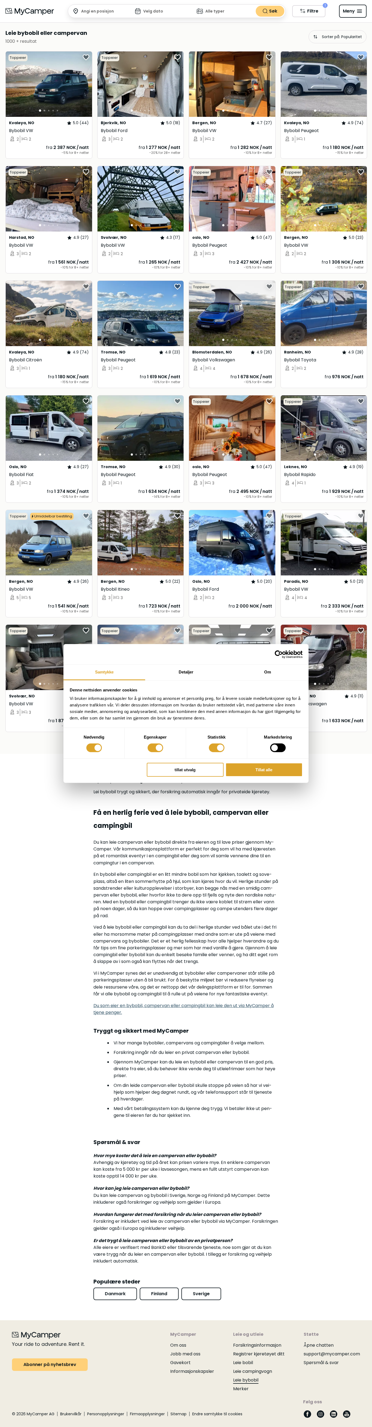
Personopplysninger (105, 1414)
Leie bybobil (245, 1380)
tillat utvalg (185, 769)
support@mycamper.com (332, 1354)
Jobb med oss (185, 1354)
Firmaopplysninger (147, 1414)
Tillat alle (263, 769)
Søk (273, 11)
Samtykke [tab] (104, 672)
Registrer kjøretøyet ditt (259, 1354)
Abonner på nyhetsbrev (49, 1364)
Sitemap (178, 1414)
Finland (159, 1294)
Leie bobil (243, 1362)
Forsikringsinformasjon (257, 1345)
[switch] (155, 747)
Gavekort (180, 1362)
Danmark (115, 1294)
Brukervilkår (70, 1414)
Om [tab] (267, 672)
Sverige (201, 1294)
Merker (241, 1389)
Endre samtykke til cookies (217, 1414)
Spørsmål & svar (321, 1362)
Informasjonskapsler (192, 1371)
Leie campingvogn (252, 1371)
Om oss (178, 1345)
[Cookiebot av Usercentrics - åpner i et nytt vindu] (279, 654)
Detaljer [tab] (186, 672)
